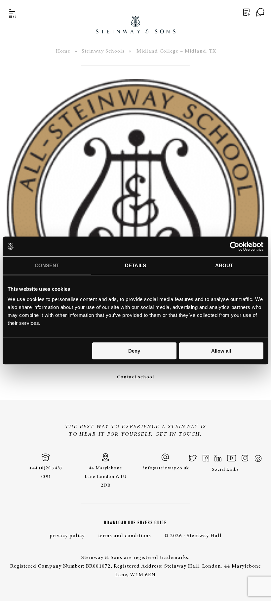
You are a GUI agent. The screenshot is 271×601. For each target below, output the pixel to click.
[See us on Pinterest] (258, 458)
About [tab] (224, 265)
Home (63, 51)
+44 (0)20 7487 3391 (46, 472)
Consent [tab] (47, 265)
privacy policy (67, 535)
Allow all (221, 351)
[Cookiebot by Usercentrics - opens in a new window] (234, 246)
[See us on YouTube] (231, 458)
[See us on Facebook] (206, 458)
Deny (134, 351)
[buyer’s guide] (245, 12)
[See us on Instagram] (245, 458)
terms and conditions (124, 535)
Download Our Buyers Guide (135, 522)
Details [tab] (135, 265)
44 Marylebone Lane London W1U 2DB (106, 477)
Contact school (135, 377)
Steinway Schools (103, 51)
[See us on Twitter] (193, 458)
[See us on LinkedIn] (217, 458)
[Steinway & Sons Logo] (135, 16)
